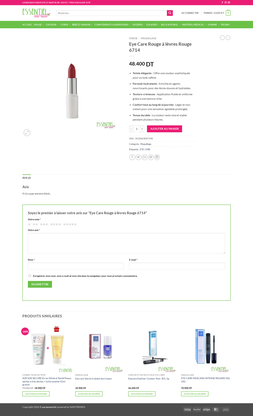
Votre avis (34, 230)
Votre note (34, 219)
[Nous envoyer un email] (229, 2)
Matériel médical (193, 24)
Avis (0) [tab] (26, 177)
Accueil (27, 24)
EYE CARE (145, 149)
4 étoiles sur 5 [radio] (55, 224)
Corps (64, 24)
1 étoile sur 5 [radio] (29, 224)
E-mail (133, 259)
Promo (225, 24)
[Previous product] (228, 37)
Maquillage (148, 38)
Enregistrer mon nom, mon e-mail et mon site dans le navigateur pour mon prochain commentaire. (85, 275)
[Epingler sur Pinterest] (151, 157)
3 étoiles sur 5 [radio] (43, 224)
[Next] (230, 362)
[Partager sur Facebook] (132, 157)
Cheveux (51, 24)
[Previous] (22, 362)
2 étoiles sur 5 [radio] (34, 224)
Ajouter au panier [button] (36, 394)
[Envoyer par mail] (144, 157)
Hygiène (137, 24)
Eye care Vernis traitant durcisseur (93, 378)
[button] (190, 12)
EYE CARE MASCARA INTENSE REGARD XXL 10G (205, 380)
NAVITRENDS (77, 406)
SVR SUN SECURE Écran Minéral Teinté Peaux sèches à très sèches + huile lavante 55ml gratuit (46, 381)
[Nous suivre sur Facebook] (222, 2)
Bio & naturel (169, 24)
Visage (38, 24)
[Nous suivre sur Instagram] (226, 2)
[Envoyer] (170, 13)
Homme (212, 24)
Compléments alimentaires (111, 24)
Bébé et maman (81, 24)
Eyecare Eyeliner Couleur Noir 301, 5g (148, 378)
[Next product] (222, 37)
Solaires (151, 24)
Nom (31, 259)
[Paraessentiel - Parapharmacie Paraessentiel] (36, 13)
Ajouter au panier (164, 128)
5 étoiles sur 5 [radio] (69, 224)
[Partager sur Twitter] (138, 157)
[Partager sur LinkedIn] (157, 157)
